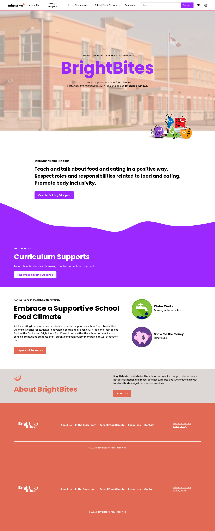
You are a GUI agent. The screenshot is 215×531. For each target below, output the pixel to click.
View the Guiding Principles (54, 195)
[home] (16, 5)
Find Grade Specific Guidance (35, 275)
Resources (134, 425)
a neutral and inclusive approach (75, 266)
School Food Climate (106, 5)
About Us (66, 425)
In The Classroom (85, 425)
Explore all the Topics (30, 350)
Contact (149, 425)
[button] (36, 5)
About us (122, 393)
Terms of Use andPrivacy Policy (182, 425)
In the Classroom (77, 5)
